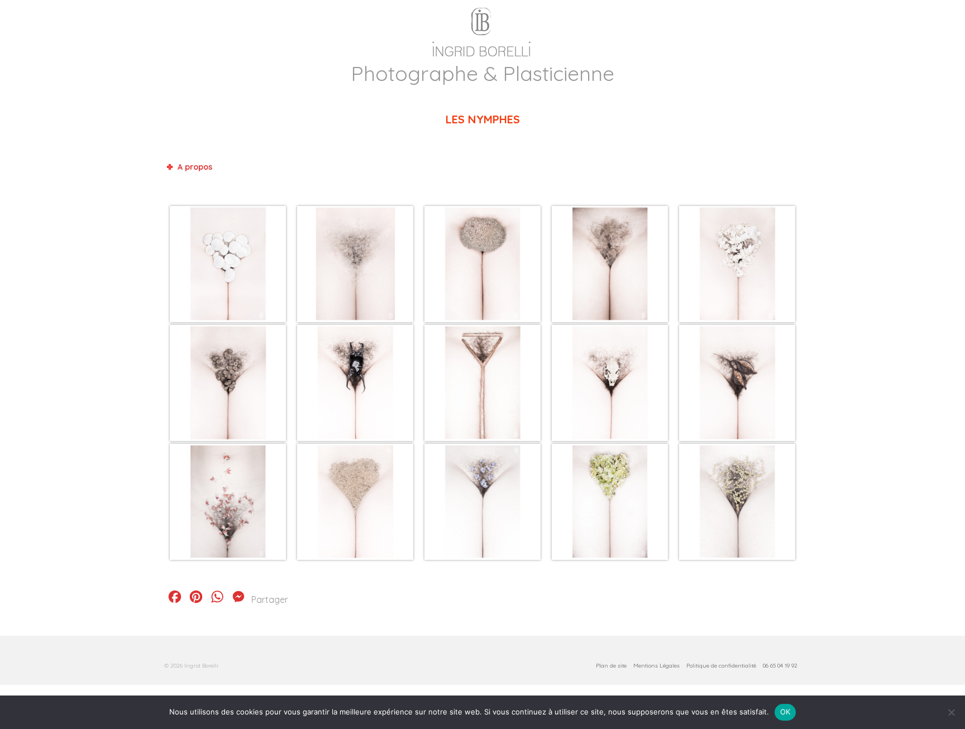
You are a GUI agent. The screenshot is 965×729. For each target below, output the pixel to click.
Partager (269, 599)
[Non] (951, 712)
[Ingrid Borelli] (482, 29)
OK (785, 711)
